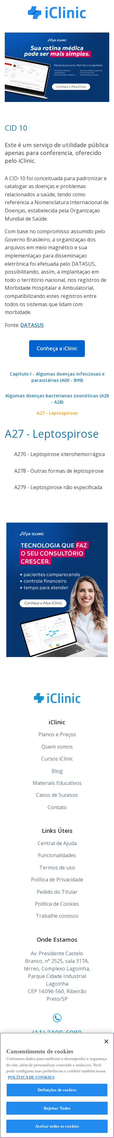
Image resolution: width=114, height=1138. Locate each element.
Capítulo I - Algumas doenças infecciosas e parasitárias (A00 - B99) (57, 377)
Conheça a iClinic (57, 348)
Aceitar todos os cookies (57, 1126)
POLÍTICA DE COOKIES (31, 1077)
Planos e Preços (57, 734)
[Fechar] (106, 1041)
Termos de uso (57, 867)
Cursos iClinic (57, 758)
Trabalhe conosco (57, 915)
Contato (57, 807)
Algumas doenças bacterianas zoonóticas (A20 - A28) (57, 399)
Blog (57, 771)
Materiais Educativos (57, 782)
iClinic (57, 698)
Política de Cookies (57, 903)
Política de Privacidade (57, 879)
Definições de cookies (57, 1090)
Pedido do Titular (57, 891)
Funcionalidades (57, 855)
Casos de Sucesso (57, 794)
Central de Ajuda (57, 843)
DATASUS (32, 325)
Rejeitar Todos (57, 1108)
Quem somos (57, 746)
